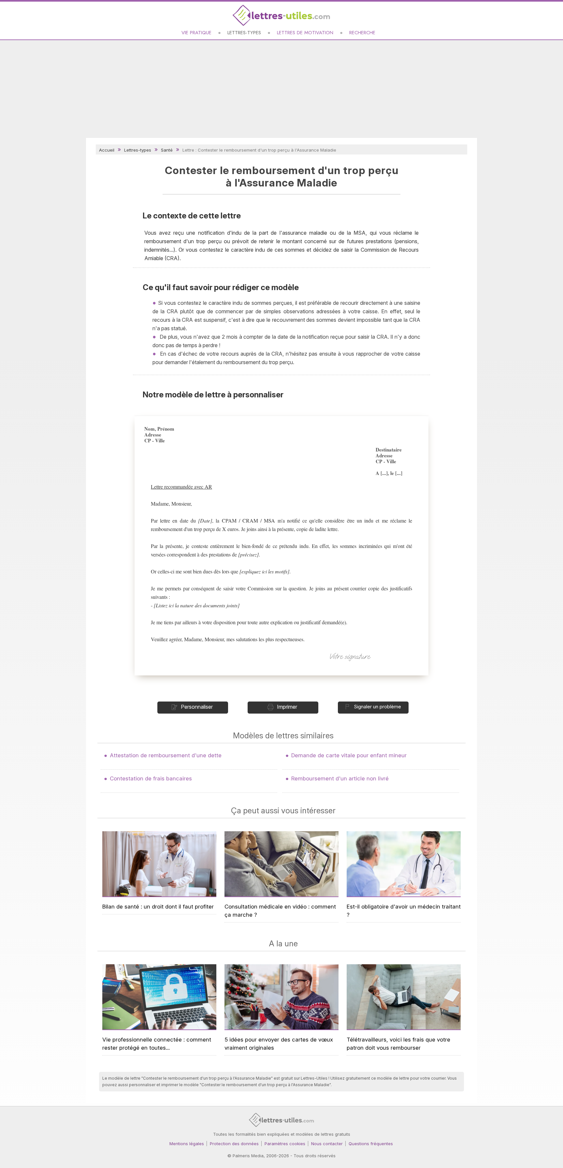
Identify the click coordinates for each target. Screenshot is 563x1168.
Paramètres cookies (285, 1143)
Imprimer (287, 706)
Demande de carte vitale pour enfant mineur (349, 755)
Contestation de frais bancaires (151, 778)
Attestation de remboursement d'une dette (166, 755)
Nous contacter (327, 1143)
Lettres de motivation (305, 32)
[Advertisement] (281, 89)
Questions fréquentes (371, 1143)
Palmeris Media (248, 1155)
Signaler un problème (377, 706)
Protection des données (234, 1143)
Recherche (362, 32)
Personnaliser (197, 706)
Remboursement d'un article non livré (340, 778)
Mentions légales (186, 1143)
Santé (167, 150)
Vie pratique (196, 32)
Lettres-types (244, 32)
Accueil (106, 150)
